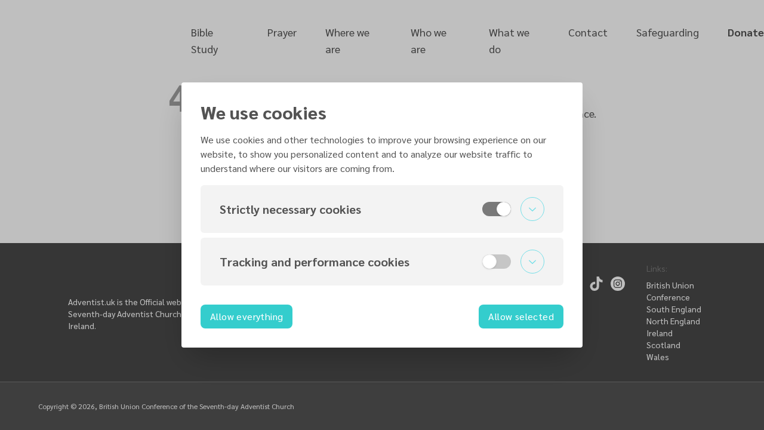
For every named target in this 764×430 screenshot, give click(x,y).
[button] (382, 209)
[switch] (496, 209)
